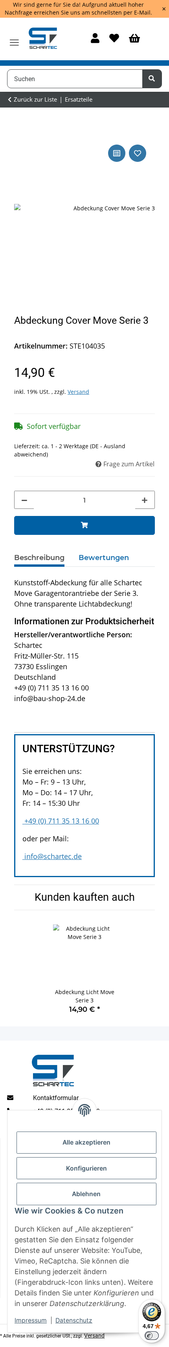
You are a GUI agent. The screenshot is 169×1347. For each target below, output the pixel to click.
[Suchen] (152, 78)
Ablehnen (86, 1194)
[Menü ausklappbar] (14, 39)
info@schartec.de (53, 856)
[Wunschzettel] (114, 39)
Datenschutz (73, 1320)
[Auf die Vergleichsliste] (116, 153)
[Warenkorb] (134, 39)
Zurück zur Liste (35, 99)
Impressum (31, 1320)
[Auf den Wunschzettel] (137, 153)
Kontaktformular (56, 1098)
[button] (95, 39)
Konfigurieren (86, 1168)
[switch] (152, 1335)
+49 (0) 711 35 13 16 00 (61, 821)
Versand (78, 391)
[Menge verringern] (24, 500)
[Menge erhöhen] (144, 500)
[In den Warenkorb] (84, 525)
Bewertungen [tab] (104, 557)
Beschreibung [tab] (39, 557)
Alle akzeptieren (86, 1142)
